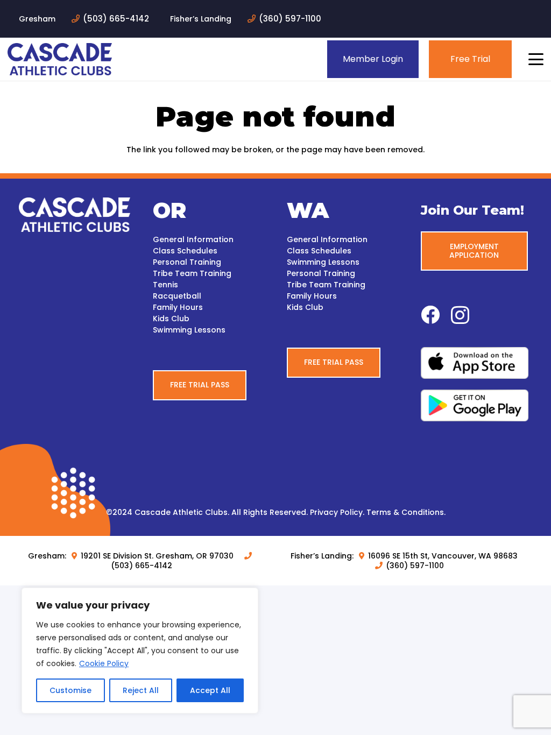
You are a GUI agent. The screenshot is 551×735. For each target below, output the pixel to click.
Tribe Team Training (192, 273)
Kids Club (171, 318)
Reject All (141, 690)
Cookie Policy (104, 663)
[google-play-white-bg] (476, 405)
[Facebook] (430, 314)
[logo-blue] (60, 59)
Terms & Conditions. (406, 512)
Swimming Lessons (189, 329)
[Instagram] (460, 315)
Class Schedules (185, 250)
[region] (140, 650)
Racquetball (177, 296)
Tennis (165, 284)
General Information (193, 239)
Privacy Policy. (337, 512)
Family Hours (178, 307)
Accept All (210, 690)
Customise (70, 690)
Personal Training (187, 262)
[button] (535, 59)
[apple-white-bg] (476, 363)
